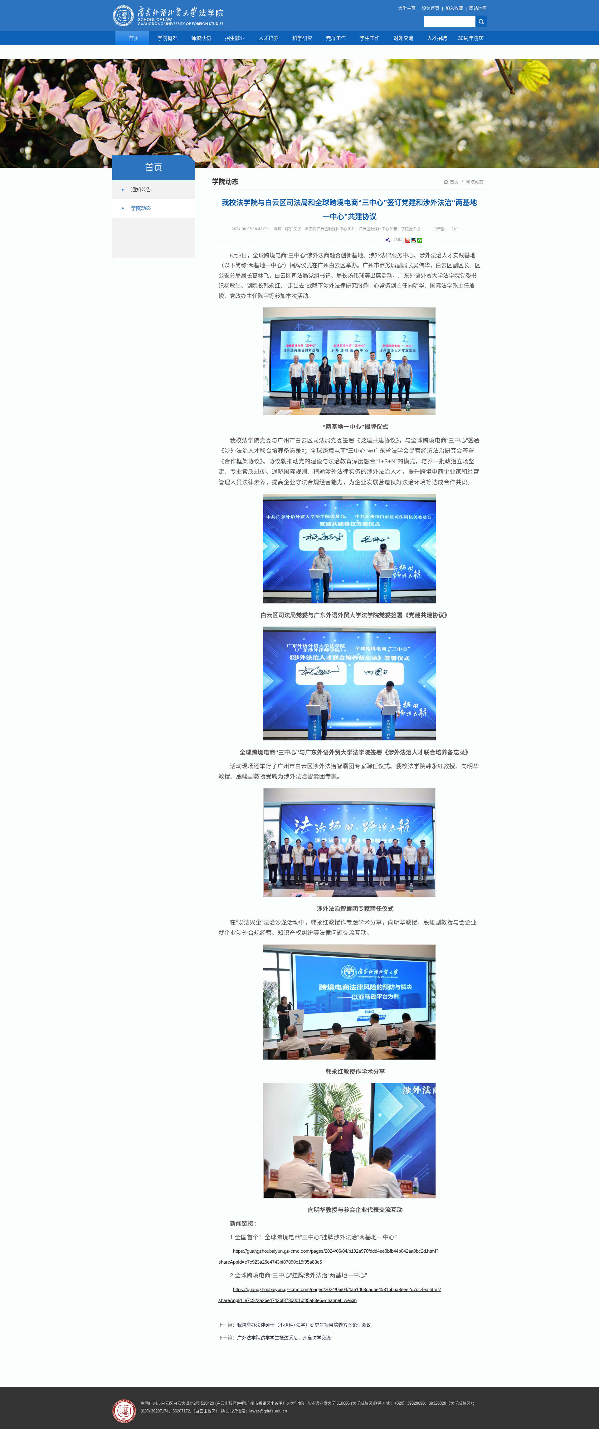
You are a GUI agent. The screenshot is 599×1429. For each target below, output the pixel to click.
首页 (134, 38)
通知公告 (141, 189)
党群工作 (336, 38)
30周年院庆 (471, 38)
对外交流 (403, 38)
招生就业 (235, 38)
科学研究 (302, 38)
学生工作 (370, 38)
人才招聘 (437, 38)
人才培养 (269, 38)
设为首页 (430, 8)
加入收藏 (454, 8)
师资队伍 (201, 38)
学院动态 (475, 181)
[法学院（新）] (167, 15)
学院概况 (168, 38)
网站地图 (478, 8)
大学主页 (407, 8)
